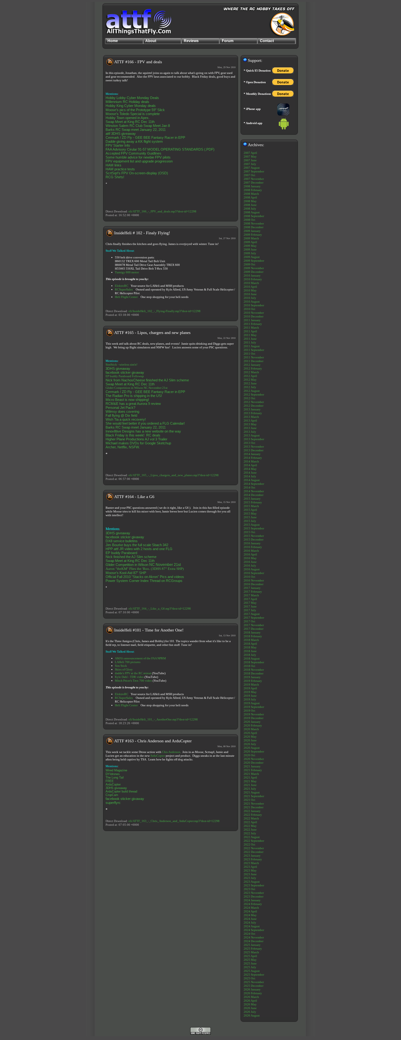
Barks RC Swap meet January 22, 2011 (136, 130)
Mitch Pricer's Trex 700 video (133, 680)
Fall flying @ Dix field (121, 415)
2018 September (254, 662)
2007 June (250, 160)
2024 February (253, 904)
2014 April (250, 465)
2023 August (252, 881)
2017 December (253, 629)
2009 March (251, 238)
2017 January (252, 588)
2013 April (250, 420)
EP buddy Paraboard (121, 553)
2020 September (254, 751)
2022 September (254, 840)
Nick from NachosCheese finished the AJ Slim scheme (147, 380)
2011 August (252, 346)
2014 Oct (249, 487)
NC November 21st (156, 388)
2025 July (250, 967)
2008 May (250, 201)
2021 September (254, 796)
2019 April (250, 688)
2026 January (252, 989)
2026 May (250, 1004)
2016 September (254, 573)
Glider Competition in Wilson (125, 388)
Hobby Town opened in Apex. (127, 118)
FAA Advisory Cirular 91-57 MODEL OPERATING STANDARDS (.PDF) (160, 149)
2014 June (250, 472)
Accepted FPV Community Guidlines (133, 153)
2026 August (252, 1015)
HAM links (113, 165)
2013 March (251, 417)
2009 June (250, 249)
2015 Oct (249, 532)
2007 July (250, 164)
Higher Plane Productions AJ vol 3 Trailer (136, 439)
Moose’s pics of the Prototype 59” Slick (135, 110)
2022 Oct (249, 844)
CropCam (112, 795)
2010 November (254, 312)
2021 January (252, 766)
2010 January (252, 275)
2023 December (253, 896)
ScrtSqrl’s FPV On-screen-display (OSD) (137, 173)
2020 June (250, 740)
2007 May (250, 156)
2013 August (252, 435)
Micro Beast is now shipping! (127, 400)
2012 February (253, 368)
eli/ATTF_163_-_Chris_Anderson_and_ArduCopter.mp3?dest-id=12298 (174, 821)
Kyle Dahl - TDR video (129, 677)
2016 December (253, 584)
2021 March (251, 774)
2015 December (253, 539)
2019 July (250, 699)
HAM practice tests (120, 169)
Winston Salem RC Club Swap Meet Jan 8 (138, 126)
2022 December (253, 852)
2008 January (252, 186)
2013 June (250, 428)
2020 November (254, 759)
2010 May (250, 290)
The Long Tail (115, 777)
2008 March (251, 193)
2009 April (250, 242)
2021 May (250, 781)
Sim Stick (121, 665)
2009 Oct (249, 264)
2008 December (253, 227)
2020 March (251, 729)
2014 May (250, 469)
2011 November (254, 357)
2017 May (250, 602)
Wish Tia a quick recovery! (126, 419)
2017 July (250, 610)
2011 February (253, 324)
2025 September (254, 974)
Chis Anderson (171, 752)
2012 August (252, 391)
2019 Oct (249, 710)
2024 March (251, 907)
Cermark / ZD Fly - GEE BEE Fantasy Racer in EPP (145, 137)
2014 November (254, 491)
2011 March (251, 327)
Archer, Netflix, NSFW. (123, 447)
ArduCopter (157, 755)
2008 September (254, 216)
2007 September (254, 171)
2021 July (250, 788)
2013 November (254, 446)
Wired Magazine (116, 770)
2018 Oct (249, 666)
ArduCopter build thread (121, 791)
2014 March (251, 461)
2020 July (250, 744)
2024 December (253, 941)
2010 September (254, 305)
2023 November (254, 893)
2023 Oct (249, 889)
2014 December (253, 495)
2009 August (252, 257)
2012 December (253, 405)
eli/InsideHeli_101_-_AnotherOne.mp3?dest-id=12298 (163, 719)
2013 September (254, 439)
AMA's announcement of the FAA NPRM (140, 658)
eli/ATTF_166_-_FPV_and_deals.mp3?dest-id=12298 (162, 211)
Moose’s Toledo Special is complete (133, 114)
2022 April (250, 822)
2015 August (252, 524)
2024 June (250, 919)
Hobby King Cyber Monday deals (131, 106)
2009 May (250, 246)
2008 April (250, 197)
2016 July (250, 565)
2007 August (252, 167)
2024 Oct (249, 933)
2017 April (250, 599)
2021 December (253, 807)
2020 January (252, 721)
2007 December (253, 182)
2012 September (254, 394)
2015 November (254, 536)
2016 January (252, 543)
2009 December (253, 272)
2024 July (250, 922)
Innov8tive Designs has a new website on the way (143, 431)
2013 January (252, 409)
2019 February (253, 681)
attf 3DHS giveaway (121, 133)
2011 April (250, 331)
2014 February (253, 457)
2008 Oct (249, 219)
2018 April (250, 643)
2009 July (250, 253)
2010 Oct (249, 309)
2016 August (252, 569)
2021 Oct (249, 800)
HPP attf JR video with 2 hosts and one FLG (139, 549)
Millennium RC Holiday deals (127, 102)
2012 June (250, 383)
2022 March (251, 818)
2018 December (253, 673)
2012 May (250, 379)
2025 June (250, 963)
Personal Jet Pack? (120, 407)
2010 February (253, 279)
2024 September (254, 930)
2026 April (250, 1000)
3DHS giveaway (118, 368)
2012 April (250, 376)
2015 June (250, 517)
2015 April (250, 510)
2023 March (251, 863)
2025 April (250, 956)
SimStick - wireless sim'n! (121, 364)
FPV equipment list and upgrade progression (139, 161)
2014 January (252, 454)
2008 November (254, 223)
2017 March (251, 595)
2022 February (253, 814)
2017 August (252, 614)
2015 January (252, 498)
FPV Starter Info (118, 145)
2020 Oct (249, 755)
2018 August (252, 658)
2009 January (252, 231)
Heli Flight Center (126, 297)
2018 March (251, 640)
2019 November (254, 714)
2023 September (254, 885)
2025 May (250, 959)
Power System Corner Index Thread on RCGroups (144, 581)
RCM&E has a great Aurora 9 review (133, 404)
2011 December (253, 361)
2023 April (250, 866)
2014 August (252, 480)
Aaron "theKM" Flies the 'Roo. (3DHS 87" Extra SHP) (145, 569)
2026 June (250, 1008)
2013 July (250, 431)
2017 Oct (249, 621)
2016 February (253, 547)
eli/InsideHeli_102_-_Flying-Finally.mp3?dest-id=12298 (164, 311)
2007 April (250, 153)
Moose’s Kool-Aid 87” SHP (126, 573)
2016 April (250, 554)
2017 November (254, 625)
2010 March (251, 283)
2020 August (252, 747)
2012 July (250, 387)
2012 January (252, 364)
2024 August (252, 926)
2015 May (250, 513)
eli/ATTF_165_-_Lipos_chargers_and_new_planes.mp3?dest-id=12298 (174, 475)
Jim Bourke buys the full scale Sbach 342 (137, 545)
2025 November (254, 982)
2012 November (254, 402)
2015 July (250, 521)
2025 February (253, 948)
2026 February (253, 993)
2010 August (252, 301)
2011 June (250, 338)
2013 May (250, 424)
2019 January (252, 677)
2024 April (250, 911)
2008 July (250, 208)
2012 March (251, 372)
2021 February (253, 770)
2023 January (252, 855)
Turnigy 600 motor (127, 272)
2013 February (253, 413)
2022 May (250, 826)
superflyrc (113, 803)
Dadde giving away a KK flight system (134, 141)
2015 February (253, 502)
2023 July (250, 878)
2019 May (250, 692)
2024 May (250, 915)
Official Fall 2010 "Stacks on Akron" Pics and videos (145, 577)
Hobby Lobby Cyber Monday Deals (132, 98)
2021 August (252, 792)
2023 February (253, 859)
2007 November (254, 179)
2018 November (254, 669)
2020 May (250, 736)
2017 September (254, 617)
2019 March (251, 684)
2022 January (252, 811)
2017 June (250, 606)
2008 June (250, 205)
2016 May (250, 558)
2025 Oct (249, 978)
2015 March (251, 506)
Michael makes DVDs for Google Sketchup (138, 443)
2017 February (253, 591)
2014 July (250, 476)
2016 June (250, 562)
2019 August (252, 703)
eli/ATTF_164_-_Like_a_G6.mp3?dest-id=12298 (160, 608)
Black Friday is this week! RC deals (133, 435)
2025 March (251, 952)
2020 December (253, 762)
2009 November (254, 268)
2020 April (250, 733)
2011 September (254, 350)
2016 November (254, 580)
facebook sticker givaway (125, 372)
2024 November (254, 937)
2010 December (253, 316)
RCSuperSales (124, 289)
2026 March (251, 997)
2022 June (250, 829)
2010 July (250, 298)
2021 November (254, 803)
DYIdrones (113, 774)
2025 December (253, 985)
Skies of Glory (124, 669)
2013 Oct (249, 443)
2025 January (252, 945)
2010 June (250, 294)
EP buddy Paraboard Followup (125, 376)
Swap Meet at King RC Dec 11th (130, 122)
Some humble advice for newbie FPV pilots (138, 157)
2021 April (250, 777)
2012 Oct (249, 398)
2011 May (250, 335)
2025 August (252, 971)
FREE (110, 781)
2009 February (253, 234)
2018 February (253, 636)
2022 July (250, 833)
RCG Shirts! (115, 177)
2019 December (253, 718)
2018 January (252, 632)
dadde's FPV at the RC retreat (133, 673)
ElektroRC (121, 285)
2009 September (254, 260)
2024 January (252, 900)
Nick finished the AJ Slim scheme (131, 557)
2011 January (252, 320)
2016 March (251, 550)
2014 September (254, 483)
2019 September (254, 707)
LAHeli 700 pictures (127, 662)
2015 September (254, 528)
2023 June (250, 874)
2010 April (250, 286)
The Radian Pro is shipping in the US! (134, 396)
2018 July (250, 655)
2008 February (253, 190)
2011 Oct (249, 353)
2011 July (250, 342)
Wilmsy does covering (122, 411)
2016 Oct (249, 576)
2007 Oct (249, 175)
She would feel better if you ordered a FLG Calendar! (145, 423)
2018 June (250, 651)
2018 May (250, 647)
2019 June (250, 695)
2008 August (252, 212)
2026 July (250, 1012)
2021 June (250, 785)
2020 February (253, 725)
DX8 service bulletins (122, 541)
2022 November (254, 848)
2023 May (250, 870)
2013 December (253, 450)
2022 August (252, 837)
